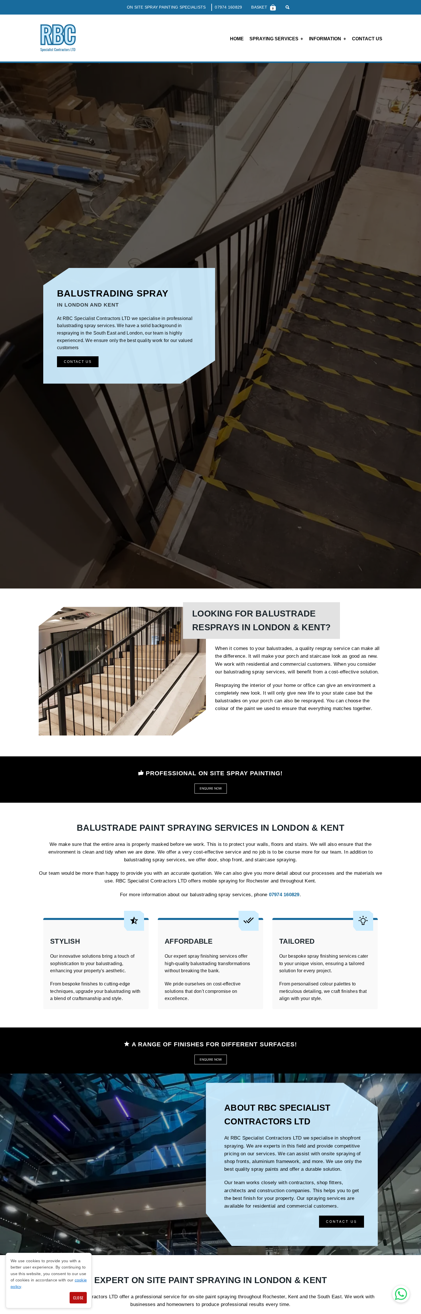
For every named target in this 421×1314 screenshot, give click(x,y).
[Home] (58, 38)
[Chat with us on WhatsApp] (401, 1294)
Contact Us (367, 38)
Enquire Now (211, 788)
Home (237, 38)
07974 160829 (228, 7)
